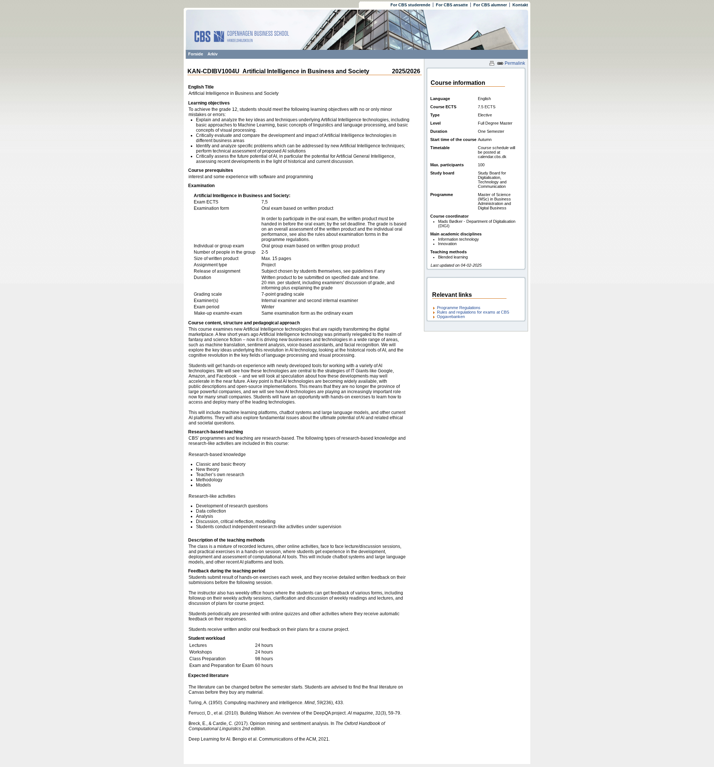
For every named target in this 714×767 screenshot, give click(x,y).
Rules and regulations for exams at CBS (473, 312)
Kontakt (520, 5)
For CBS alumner (490, 5)
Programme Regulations (458, 307)
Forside (195, 54)
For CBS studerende (410, 5)
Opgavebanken (451, 316)
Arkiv (213, 54)
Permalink (514, 63)
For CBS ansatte (452, 5)
